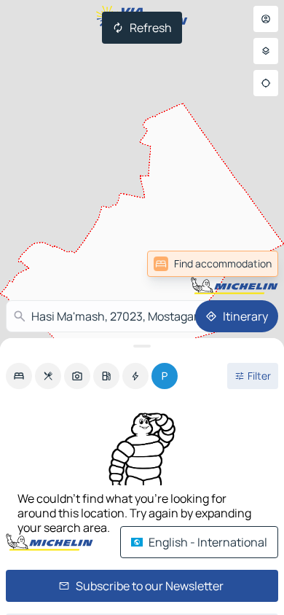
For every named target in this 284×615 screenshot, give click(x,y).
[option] (19, 376)
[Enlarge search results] (142, 346)
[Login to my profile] (265, 19)
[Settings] (265, 51)
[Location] (265, 83)
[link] (212, 264)
